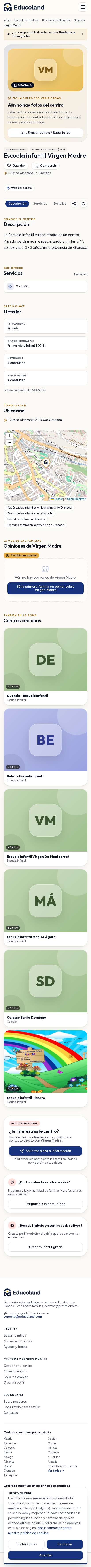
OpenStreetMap (76, 499)
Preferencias (26, 1544)
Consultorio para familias (22, 1407)
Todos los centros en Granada (26, 519)
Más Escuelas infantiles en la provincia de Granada (39, 507)
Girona (52, 1443)
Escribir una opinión (24, 555)
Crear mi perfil (14, 1383)
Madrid (8, 1438)
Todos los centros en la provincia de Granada (35, 525)
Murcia (8, 1466)
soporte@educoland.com (23, 1316)
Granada (79, 20)
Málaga (8, 1457)
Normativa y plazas (18, 1341)
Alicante (9, 1461)
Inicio (7, 20)
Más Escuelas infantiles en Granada (29, 513)
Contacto (11, 1413)
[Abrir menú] (82, 7)
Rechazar (64, 1544)
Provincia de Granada (56, 20)
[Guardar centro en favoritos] (83, 204)
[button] (45, 461)
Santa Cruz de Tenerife (63, 1466)
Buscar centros (15, 1335)
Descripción (17, 203)
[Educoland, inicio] (24, 7)
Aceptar (45, 1555)
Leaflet (58, 499)
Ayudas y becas (15, 1347)
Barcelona (10, 1443)
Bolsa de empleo (16, 1377)
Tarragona (10, 1475)
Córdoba (53, 1452)
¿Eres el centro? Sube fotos (48, 133)
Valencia (9, 1448)
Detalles (60, 203)
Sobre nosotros (15, 1402)
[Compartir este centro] (74, 204)
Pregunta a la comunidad (46, 1204)
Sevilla (8, 1452)
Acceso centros (15, 1371)
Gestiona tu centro (18, 1366)
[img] (45, 465)
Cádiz (51, 1438)
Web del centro (21, 187)
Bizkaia (52, 1448)
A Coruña (54, 1457)
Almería (52, 1461)
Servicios (40, 203)
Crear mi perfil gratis (45, 1247)
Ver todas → (56, 1470)
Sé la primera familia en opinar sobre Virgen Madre (45, 588)
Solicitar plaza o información (48, 1151)
